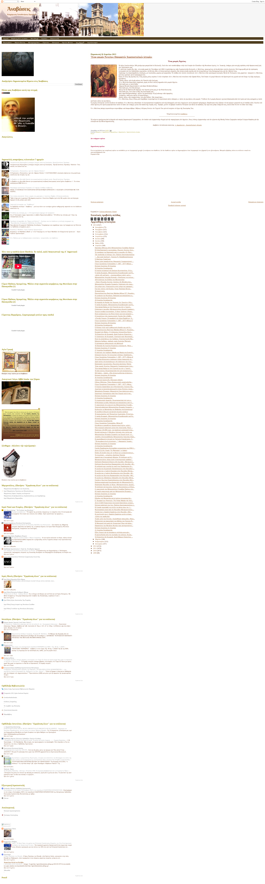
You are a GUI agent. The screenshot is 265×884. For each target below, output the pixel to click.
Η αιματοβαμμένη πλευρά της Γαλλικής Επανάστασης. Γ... (114, 439)
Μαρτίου (98, 539)
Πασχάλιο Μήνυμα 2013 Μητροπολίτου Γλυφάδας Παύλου (114, 248)
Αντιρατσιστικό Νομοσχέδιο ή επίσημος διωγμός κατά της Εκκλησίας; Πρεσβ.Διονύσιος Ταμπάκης (39, 162)
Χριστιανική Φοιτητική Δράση (13, 748)
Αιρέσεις (44, 38)
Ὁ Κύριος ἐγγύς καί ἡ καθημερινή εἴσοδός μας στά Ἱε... (113, 327)
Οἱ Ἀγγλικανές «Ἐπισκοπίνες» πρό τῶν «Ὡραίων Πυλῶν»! (27, 171)
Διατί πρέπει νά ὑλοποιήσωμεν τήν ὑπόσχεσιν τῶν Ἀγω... (114, 362)
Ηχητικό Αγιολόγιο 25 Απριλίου (105, 396)
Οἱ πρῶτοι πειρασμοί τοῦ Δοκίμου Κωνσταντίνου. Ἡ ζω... (114, 270)
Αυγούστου (99, 236)
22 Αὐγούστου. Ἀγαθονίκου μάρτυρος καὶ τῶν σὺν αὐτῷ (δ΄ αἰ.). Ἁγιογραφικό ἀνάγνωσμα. (31, 624)
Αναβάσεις (183, 114)
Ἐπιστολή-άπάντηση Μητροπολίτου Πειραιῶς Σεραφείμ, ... (114, 407)
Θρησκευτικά (8, 645)
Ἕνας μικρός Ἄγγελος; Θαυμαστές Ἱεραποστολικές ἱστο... (114, 366)
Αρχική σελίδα (176, 202)
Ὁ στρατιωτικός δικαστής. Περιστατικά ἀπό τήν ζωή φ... (113, 400)
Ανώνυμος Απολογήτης (11, 815)
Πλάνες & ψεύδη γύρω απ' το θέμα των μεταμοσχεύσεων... (114, 453)
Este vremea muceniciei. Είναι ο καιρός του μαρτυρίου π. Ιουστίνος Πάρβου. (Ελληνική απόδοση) (39, 196)
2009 (95, 553)
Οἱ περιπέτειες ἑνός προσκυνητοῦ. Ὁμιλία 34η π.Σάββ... (113, 316)
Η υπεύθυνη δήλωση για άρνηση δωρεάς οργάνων (111, 412)
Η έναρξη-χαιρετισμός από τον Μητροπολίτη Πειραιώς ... (114, 491)
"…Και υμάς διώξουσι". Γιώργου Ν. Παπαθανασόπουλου (114, 257)
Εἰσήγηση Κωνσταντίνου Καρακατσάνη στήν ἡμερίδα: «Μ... (115, 464)
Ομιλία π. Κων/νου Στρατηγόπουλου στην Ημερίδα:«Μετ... (114, 480)
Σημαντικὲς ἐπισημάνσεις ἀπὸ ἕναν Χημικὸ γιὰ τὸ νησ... (113, 393)
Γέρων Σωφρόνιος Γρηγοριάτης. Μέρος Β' (109, 423)
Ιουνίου (98, 241)
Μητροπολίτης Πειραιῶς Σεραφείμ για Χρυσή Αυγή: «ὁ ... (114, 434)
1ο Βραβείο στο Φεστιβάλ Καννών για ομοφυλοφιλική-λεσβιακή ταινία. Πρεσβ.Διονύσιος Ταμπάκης (40, 179)
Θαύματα (98, 132)
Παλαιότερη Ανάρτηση (255, 202)
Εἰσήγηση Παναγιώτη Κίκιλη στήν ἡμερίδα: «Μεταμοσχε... (114, 462)
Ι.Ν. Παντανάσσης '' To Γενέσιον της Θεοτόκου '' (19, 510)
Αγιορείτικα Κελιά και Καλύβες (14, 862)
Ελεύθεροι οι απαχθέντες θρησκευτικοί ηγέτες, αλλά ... (113, 425)
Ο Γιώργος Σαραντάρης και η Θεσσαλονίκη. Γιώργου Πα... (114, 387)
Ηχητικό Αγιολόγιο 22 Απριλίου (105, 494)
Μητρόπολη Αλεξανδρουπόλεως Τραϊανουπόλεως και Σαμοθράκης (24, 496)
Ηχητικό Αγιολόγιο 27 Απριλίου (105, 348)
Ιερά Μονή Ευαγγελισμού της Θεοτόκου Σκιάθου (19, 604)
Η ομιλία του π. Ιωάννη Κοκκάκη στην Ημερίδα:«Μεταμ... (114, 471)
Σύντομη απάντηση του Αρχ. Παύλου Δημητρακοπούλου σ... (115, 505)
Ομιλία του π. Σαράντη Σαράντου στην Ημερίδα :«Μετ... (113, 512)
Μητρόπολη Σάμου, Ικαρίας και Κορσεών (17, 493)
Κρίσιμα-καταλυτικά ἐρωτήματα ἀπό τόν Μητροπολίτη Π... (114, 482)
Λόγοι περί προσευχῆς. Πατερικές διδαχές (109, 380)
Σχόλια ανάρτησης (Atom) (108, 212)
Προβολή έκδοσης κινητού (177, 205)
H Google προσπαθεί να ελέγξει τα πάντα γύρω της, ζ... (113, 507)
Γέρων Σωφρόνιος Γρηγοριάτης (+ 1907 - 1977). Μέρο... (113, 384)
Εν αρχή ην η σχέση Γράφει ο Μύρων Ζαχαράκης (26, 537)
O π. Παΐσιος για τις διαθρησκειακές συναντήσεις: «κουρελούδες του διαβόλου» (34, 238)
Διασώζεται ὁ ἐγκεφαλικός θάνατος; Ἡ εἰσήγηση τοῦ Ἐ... (114, 457)
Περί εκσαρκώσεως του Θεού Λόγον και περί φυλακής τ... (114, 314)
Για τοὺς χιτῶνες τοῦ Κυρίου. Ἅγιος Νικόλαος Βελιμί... (113, 289)
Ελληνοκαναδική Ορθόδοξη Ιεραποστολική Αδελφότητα (21, 668)
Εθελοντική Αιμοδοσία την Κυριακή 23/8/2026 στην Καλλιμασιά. (31, 525)
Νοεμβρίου (99, 229)
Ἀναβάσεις (18, 9)
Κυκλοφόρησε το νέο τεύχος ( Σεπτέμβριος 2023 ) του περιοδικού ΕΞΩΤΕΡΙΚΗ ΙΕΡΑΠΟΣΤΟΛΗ (33, 790)
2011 (95, 548)
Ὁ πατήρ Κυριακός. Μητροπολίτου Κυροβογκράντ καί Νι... (114, 273)
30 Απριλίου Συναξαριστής (103, 268)
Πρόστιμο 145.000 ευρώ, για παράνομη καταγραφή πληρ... (114, 430)
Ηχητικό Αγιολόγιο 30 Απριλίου (105, 266)
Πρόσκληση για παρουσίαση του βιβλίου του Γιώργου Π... (114, 521)
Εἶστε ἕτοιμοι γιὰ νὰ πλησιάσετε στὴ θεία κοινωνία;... (112, 532)
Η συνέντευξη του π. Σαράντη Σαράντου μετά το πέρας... (113, 514)
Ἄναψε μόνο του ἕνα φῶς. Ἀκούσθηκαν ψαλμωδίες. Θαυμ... (115, 519)
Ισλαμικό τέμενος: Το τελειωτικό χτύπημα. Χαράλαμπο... (114, 355)
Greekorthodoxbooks (10, 697)
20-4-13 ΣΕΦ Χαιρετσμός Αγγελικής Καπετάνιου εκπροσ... (114, 503)
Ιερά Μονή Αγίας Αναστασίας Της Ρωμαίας (17, 600)
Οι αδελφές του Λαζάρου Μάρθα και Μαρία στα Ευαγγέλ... (114, 352)
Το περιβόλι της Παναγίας (12, 706)
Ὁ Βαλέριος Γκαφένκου (103, 259)
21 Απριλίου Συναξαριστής (103, 530)
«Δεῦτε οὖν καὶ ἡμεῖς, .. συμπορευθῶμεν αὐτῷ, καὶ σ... (113, 275)
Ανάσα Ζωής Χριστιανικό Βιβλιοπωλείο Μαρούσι (19, 689)
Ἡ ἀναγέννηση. (100, 291)
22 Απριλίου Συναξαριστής (103, 496)
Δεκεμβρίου (99, 227)
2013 (95, 225)
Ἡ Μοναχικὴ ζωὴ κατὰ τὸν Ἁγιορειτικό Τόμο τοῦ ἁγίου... (114, 523)
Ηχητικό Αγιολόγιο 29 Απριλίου (105, 298)
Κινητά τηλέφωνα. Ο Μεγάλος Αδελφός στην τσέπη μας (113, 432)
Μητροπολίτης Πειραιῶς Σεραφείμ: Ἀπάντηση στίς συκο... (114, 284)
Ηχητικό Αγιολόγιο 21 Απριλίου (105, 528)
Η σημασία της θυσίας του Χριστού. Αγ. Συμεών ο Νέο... (114, 302)
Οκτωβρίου (99, 232)
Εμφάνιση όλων (79, 501)
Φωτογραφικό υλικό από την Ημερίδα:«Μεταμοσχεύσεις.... (114, 510)
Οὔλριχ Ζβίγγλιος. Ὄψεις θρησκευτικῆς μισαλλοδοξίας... (114, 382)
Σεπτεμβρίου (99, 234)
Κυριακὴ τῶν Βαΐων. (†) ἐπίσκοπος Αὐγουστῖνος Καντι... (113, 332)
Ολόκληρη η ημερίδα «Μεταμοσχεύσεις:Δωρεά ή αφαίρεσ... (115, 309)
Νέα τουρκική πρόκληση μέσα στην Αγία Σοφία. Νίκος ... (114, 428)
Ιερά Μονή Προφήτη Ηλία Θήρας (14, 579)
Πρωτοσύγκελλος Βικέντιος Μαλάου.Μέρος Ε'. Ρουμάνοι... (114, 330)
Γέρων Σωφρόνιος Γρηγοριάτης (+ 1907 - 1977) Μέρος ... (114, 264)
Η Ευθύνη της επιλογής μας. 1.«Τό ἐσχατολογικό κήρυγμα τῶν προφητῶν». (32, 213)
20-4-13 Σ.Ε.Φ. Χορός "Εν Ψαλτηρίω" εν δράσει (111, 450)
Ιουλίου (98, 239)
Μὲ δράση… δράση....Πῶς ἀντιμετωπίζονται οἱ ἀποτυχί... (114, 373)
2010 (95, 551)
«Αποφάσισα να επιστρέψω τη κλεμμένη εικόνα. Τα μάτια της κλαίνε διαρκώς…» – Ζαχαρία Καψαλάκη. (35, 740)
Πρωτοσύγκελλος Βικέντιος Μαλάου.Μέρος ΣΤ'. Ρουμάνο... (115, 293)
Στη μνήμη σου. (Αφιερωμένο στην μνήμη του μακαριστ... (114, 286)
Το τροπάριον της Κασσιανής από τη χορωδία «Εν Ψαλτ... (114, 252)
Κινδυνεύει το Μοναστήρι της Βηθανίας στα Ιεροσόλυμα (113, 409)
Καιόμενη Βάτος (9, 658)
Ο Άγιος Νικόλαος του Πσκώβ (13, 856)
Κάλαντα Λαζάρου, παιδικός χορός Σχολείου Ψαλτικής (113, 341)
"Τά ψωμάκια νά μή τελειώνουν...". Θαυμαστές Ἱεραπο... (114, 441)
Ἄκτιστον (7, 756)
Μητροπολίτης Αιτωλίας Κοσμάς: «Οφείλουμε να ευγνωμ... (114, 277)
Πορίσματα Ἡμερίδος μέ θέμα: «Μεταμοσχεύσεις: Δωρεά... (115, 484)
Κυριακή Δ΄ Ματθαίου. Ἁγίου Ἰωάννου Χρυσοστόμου (26, 229)
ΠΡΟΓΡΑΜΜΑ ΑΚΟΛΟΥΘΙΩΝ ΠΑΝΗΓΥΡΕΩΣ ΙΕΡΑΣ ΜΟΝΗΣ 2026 (33, 581)
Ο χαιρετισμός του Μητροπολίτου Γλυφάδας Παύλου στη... (114, 489)
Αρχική (5, 38)
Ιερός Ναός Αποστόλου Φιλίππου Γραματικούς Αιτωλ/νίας (22, 557)
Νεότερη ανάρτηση (97, 202)
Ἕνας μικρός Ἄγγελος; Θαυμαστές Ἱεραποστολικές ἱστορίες (121, 56)
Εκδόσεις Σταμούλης (10, 701)
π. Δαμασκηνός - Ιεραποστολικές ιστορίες (128, 132)
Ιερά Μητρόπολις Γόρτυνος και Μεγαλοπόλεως (18, 491)
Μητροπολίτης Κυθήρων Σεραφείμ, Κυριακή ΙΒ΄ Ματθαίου (29, 634)
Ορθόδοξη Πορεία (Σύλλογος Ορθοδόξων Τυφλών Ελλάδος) (22, 738)
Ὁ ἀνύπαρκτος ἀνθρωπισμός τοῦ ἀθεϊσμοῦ (109, 343)
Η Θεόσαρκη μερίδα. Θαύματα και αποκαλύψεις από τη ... (114, 402)
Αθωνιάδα (7, 870)
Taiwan (6, 798)
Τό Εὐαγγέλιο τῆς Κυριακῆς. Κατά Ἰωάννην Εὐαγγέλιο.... (114, 334)
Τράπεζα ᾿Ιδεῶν (9, 769)
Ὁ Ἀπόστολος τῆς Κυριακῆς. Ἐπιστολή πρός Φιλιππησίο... (114, 336)
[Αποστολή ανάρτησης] (110, 130)
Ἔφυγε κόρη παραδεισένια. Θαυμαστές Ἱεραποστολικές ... (114, 261)
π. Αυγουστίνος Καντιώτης (12, 727)
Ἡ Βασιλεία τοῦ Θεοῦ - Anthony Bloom (16, 594)
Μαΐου (97, 243)
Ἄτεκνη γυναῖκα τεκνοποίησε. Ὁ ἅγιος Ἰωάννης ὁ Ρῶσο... (114, 311)
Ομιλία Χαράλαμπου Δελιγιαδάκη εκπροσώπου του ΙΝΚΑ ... (115, 448)
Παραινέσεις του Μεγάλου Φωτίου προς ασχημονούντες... (114, 525)
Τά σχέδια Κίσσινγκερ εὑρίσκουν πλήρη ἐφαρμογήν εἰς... (114, 359)
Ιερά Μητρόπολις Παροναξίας (13, 498)
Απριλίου (98, 245)
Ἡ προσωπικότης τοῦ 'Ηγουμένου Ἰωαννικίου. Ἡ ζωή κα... (114, 414)
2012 (95, 546)
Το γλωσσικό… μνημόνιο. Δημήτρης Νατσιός (110, 455)
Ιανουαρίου (99, 544)
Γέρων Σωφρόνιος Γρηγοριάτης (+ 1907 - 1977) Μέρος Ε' (114, 321)
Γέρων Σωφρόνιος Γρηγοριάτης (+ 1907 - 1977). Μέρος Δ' (114, 357)
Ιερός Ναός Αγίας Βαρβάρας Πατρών (15, 536)
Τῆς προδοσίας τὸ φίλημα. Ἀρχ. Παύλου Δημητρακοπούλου (114, 254)
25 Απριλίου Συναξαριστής (103, 398)
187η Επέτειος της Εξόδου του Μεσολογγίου (109, 280)
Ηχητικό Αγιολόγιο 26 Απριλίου (105, 375)
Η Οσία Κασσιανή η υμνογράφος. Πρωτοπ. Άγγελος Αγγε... (114, 250)
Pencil (92, 133)
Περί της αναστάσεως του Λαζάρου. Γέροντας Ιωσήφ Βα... (114, 339)
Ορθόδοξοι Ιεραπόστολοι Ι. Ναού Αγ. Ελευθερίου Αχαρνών (22, 549)
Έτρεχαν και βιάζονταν (19, 512)
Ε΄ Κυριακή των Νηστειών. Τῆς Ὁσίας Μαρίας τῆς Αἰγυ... (114, 500)
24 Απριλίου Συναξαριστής (103, 421)
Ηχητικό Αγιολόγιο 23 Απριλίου (105, 443)
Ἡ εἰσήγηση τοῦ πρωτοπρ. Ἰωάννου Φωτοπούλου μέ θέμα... (115, 487)
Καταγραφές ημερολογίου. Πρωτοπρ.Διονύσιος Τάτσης (113, 364)
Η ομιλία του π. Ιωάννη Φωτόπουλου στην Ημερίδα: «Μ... (114, 473)
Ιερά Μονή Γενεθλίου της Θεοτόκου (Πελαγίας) (18, 608)
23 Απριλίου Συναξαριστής (103, 446)
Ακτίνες (6, 632)
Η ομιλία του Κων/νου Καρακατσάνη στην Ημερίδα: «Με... (114, 475)
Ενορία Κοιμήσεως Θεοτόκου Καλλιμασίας (17, 523)
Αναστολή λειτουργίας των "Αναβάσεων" (22, 204)
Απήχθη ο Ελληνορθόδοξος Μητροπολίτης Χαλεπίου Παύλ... (115, 437)
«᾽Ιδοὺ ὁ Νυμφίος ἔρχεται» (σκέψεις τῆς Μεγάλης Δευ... (113, 282)
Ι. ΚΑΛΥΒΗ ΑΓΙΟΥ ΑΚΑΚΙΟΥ (13, 864)
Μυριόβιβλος (8, 714)
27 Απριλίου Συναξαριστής (103, 350)
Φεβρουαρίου (100, 541)
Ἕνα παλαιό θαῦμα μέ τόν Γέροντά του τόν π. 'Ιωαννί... (113, 307)
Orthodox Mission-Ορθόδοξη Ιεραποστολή (17, 788)
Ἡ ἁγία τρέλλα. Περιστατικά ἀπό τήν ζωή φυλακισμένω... (114, 371)
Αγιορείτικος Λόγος (10, 828)
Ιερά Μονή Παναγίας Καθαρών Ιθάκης (16, 592)
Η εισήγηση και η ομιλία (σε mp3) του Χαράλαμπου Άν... (114, 466)
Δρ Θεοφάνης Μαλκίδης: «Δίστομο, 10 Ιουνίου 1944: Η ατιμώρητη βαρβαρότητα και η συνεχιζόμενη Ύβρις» (36, 771)
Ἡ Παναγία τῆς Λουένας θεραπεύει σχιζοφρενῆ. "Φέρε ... (114, 346)
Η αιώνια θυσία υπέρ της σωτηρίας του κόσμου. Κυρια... (113, 535)
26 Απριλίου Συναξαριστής (103, 377)
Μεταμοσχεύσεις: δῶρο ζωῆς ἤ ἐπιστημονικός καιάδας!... (114, 459)
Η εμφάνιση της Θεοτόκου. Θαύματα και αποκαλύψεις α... (114, 295)
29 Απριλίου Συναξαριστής (103, 300)
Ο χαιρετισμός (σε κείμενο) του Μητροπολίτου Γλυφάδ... (114, 405)
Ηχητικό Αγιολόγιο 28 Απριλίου (105, 323)
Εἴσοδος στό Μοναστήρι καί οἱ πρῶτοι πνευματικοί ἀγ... (113, 498)
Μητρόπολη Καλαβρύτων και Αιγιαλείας (16, 489)
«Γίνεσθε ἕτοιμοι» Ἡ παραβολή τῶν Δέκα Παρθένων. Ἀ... (114, 318)
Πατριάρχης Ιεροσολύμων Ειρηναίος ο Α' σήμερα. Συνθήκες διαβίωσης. (31, 187)
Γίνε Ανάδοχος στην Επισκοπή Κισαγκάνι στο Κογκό (20, 550)
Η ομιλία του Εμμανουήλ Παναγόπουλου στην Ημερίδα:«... (114, 469)
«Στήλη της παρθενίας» (102, 516)
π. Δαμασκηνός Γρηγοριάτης (109, 132)
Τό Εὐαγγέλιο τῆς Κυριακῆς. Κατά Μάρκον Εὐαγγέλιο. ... (114, 537)
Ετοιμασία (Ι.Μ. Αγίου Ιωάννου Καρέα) (16, 693)
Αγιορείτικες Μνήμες (10, 841)
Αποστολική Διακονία (10, 710)
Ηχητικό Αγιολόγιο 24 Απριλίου (105, 418)
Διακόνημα (7, 854)
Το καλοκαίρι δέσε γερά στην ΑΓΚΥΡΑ (16, 750)
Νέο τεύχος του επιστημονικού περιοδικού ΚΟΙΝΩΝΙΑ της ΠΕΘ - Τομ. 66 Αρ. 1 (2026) (38, 647)
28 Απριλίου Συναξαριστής (103, 325)
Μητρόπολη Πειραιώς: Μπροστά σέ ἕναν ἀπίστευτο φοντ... (114, 391)
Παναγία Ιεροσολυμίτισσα (12, 811)
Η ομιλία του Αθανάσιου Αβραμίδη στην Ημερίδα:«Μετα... (114, 478)
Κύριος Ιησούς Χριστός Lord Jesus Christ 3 (17, 622)
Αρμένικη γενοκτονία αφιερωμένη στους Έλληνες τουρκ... (114, 389)
